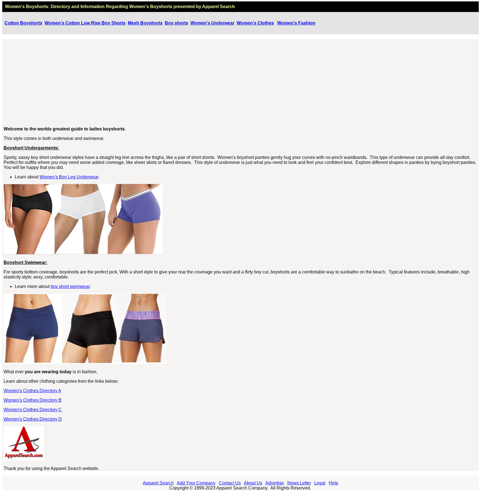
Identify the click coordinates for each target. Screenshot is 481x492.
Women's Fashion (296, 23)
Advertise (274, 483)
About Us (253, 483)
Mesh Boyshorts (145, 23)
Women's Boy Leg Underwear (69, 176)
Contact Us (230, 483)
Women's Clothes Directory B (33, 400)
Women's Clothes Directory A (32, 390)
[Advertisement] (241, 83)
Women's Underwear (212, 23)
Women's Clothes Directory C (33, 409)
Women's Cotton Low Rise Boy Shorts (85, 23)
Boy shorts (176, 23)
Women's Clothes (255, 23)
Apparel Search (158, 483)
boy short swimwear (70, 286)
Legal (319, 483)
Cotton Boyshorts (23, 23)
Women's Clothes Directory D (33, 419)
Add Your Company (196, 483)
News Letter (299, 483)
